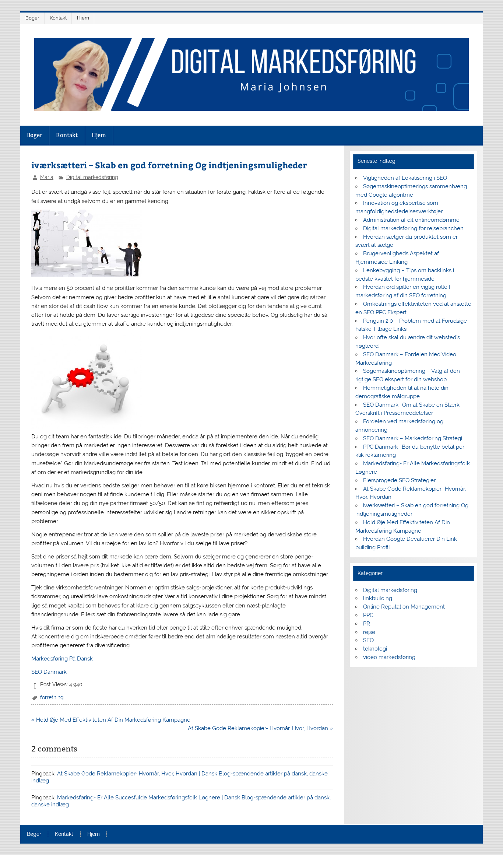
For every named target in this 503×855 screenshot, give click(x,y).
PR (366, 623)
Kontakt (58, 18)
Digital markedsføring (92, 177)
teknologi (375, 648)
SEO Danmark (49, 672)
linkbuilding (377, 598)
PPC (368, 615)
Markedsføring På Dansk (62, 658)
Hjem (83, 18)
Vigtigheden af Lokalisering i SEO (405, 178)
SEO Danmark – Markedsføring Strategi (412, 438)
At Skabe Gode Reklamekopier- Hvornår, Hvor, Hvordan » (260, 728)
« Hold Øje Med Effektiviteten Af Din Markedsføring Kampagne (110, 719)
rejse (369, 632)
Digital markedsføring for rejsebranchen (413, 228)
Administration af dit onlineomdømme (411, 220)
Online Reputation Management (404, 606)
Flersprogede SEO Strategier (399, 480)
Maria (46, 177)
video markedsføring (389, 657)
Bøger (32, 18)
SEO (368, 640)
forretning (52, 697)
